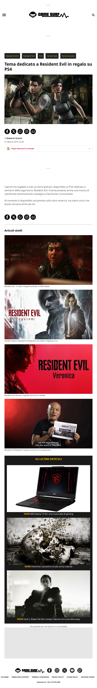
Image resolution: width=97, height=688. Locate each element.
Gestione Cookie (87, 677)
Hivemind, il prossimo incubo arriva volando (48, 566)
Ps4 (40, 56)
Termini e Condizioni (40, 677)
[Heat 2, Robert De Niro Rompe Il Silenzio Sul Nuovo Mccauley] (48, 594)
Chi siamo (5, 677)
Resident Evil (29, 56)
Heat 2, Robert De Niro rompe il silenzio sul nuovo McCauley (48, 619)
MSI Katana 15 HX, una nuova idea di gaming (48, 514)
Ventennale (52, 56)
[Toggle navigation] (4, 15)
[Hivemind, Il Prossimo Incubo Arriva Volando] (48, 541)
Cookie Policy (72, 677)
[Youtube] (73, 670)
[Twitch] (79, 670)
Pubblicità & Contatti (20, 677)
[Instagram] (58, 670)
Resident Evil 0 (12, 56)
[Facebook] (50, 670)
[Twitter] (65, 670)
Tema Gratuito (68, 56)
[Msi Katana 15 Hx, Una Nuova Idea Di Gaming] (48, 488)
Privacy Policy (58, 677)
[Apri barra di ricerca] (93, 14)
